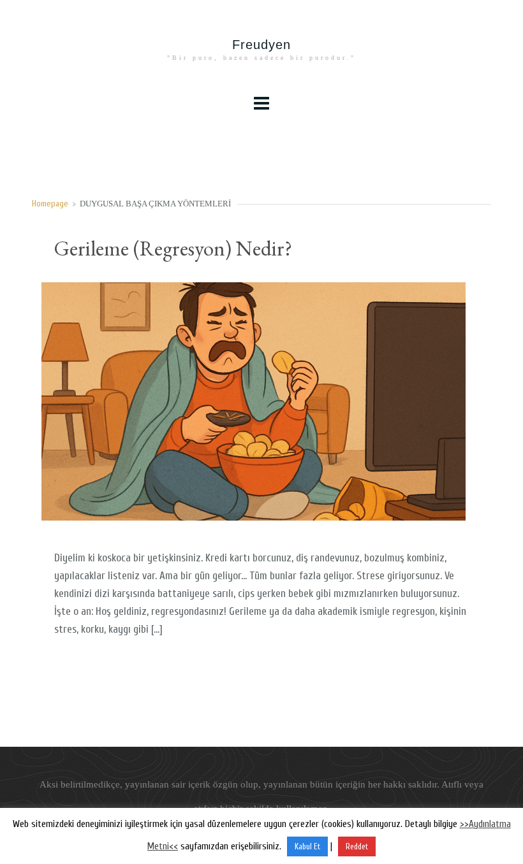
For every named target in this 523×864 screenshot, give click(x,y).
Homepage (50, 204)
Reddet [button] (357, 846)
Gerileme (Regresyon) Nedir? (173, 248)
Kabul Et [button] (307, 846)
